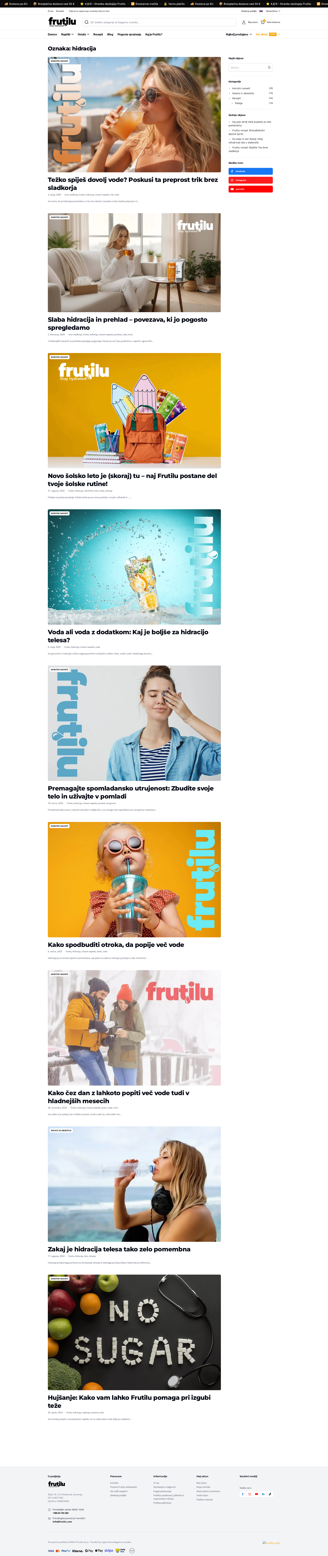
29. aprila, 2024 (55, 1412)
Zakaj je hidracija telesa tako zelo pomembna (119, 1249)
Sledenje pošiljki (249, 11)
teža (102, 1412)
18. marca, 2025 (55, 803)
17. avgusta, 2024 (56, 1256)
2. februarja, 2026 (56, 334)
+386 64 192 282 (61, 1512)
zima (130, 334)
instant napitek (102, 194)
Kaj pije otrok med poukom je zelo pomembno (250, 123)
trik (111, 194)
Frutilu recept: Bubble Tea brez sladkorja (248, 149)
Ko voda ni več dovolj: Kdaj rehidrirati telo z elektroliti (246, 140)
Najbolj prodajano (237, 34)
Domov (52, 34)
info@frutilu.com (62, 1521)
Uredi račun (202, 1495)
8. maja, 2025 (54, 647)
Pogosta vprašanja (129, 34)
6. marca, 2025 (55, 951)
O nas (50, 11)
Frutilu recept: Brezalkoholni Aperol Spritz (247, 132)
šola (96, 490)
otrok (99, 951)
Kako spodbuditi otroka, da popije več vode (116, 944)
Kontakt (60, 11)
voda (116, 194)
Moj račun (201, 1482)
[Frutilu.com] (62, 22)
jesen (104, 1107)
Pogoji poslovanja (162, 1491)
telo (86, 1256)
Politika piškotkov (162, 1502)
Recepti (98, 34)
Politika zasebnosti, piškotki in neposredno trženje (168, 1497)
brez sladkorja (71, 194)
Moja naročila (203, 1486)
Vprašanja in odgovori (164, 1486)
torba (101, 490)
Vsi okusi (266, 34)
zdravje (108, 490)
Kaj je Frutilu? (153, 34)
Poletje (239, 103)
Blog (110, 34)
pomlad (101, 803)
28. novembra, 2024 (57, 1107)
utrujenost (111, 803)
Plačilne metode (204, 1499)
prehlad (117, 334)
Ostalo (82, 34)
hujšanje (86, 1412)
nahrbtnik (88, 490)
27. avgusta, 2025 (56, 490)
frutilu (82, 194)
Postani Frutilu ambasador (123, 1486)
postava (95, 1412)
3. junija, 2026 (54, 194)
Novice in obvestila (61, 1130)
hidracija (90, 194)
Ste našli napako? (119, 1491)
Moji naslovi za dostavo (208, 1491)
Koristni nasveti (59, 61)
